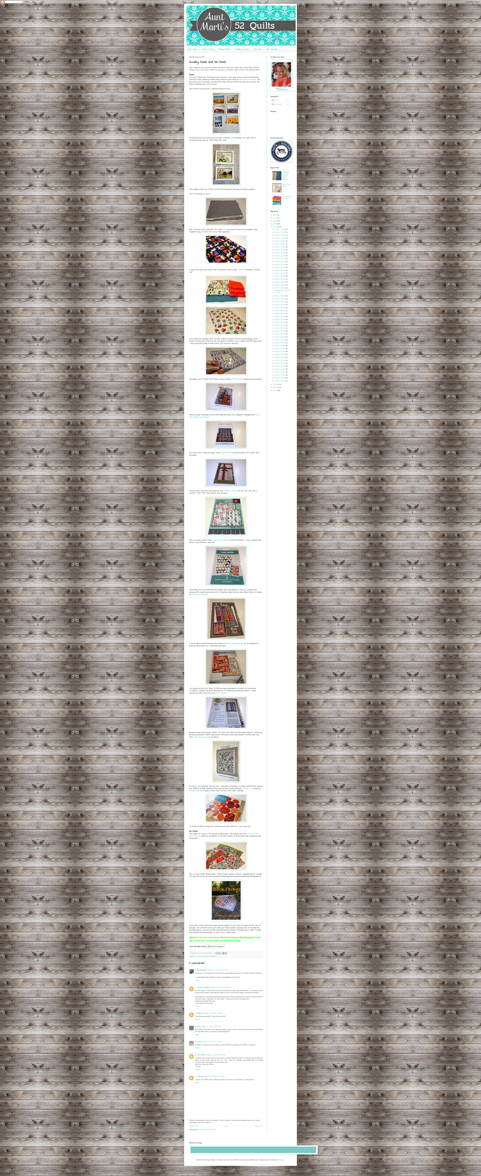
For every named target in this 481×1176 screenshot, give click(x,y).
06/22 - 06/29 (280, 310)
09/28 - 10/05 (280, 267)
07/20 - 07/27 (280, 299)
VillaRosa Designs (231, 491)
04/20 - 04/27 (280, 337)
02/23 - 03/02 (280, 360)
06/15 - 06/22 (280, 313)
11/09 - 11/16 (280, 250)
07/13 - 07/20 (280, 302)
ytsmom (200, 1013)
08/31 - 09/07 (280, 276)
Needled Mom (202, 970)
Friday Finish (224, 49)
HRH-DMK (201, 1055)
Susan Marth (225, 452)
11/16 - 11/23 (280, 247)
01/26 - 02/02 (280, 372)
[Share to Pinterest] (226, 953)
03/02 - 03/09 (280, 357)
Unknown (200, 1076)
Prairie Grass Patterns (220, 540)
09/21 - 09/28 (280, 270)
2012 (275, 387)
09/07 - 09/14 (280, 273)
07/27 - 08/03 (280, 296)
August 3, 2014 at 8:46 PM (211, 1026)
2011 (275, 390)
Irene (199, 1026)
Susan (199, 1042)
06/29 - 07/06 (280, 308)
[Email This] (216, 953)
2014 (275, 227)
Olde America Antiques (247, 79)
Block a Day (208, 49)
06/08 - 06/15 (280, 316)
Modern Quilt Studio (197, 790)
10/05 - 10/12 (280, 264)
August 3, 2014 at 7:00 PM (220, 987)
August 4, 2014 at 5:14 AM (211, 1042)
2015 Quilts (192, 49)
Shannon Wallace (203, 987)
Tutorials (257, 49)
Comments (277, 104)
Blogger (281, 1160)
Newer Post (194, 1126)
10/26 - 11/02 (280, 256)
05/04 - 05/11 (280, 331)
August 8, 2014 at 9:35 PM (215, 1055)
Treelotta (241, 269)
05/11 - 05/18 (280, 328)
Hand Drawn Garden (199, 594)
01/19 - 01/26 (280, 375)
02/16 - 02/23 (280, 363)
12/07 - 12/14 (280, 238)
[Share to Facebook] (223, 953)
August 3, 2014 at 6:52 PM (217, 970)
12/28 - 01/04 (280, 229)
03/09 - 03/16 (280, 354)
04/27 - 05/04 (280, 334)
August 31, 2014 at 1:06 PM (215, 1076)
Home (226, 1126)
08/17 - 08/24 (280, 282)
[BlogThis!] (219, 953)
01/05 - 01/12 (280, 381)
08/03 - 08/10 (280, 288)
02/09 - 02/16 (280, 366)
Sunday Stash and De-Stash (282, 291)
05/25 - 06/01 (280, 322)
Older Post (258, 1126)
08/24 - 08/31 (280, 279)
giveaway (205, 956)
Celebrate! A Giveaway (287, 197)
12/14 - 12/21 (280, 235)
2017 (275, 218)
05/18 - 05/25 (280, 325)
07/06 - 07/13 (280, 305)
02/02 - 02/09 (280, 369)
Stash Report (212, 956)
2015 (275, 224)
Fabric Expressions (201, 737)
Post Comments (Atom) (207, 1129)
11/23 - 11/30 (280, 244)
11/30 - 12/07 (280, 241)
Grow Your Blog (286, 185)
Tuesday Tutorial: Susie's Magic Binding (286, 175)
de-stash (198, 956)
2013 (275, 384)
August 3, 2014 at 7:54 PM (213, 1013)
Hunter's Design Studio (234, 643)
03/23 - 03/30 (280, 348)
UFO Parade (271, 49)
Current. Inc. (247, 788)
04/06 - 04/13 (280, 343)
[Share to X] (221, 953)
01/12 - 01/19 (280, 378)
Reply (197, 980)
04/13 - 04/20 (280, 340)
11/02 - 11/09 (280, 253)
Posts (275, 100)
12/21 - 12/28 (280, 232)
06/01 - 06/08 (280, 319)
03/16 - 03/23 (280, 351)
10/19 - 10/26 (280, 258)
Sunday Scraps (242, 49)
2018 (275, 215)
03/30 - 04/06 (280, 346)
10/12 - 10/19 (280, 261)
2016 (275, 221)
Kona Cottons (221, 693)
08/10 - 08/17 (280, 285)
